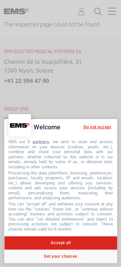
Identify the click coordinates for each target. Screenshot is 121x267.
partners (41, 141)
